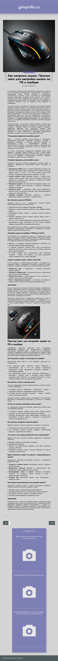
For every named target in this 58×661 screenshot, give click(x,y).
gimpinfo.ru (29, 7)
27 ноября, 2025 (29, 72)
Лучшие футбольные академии (27, 118)
